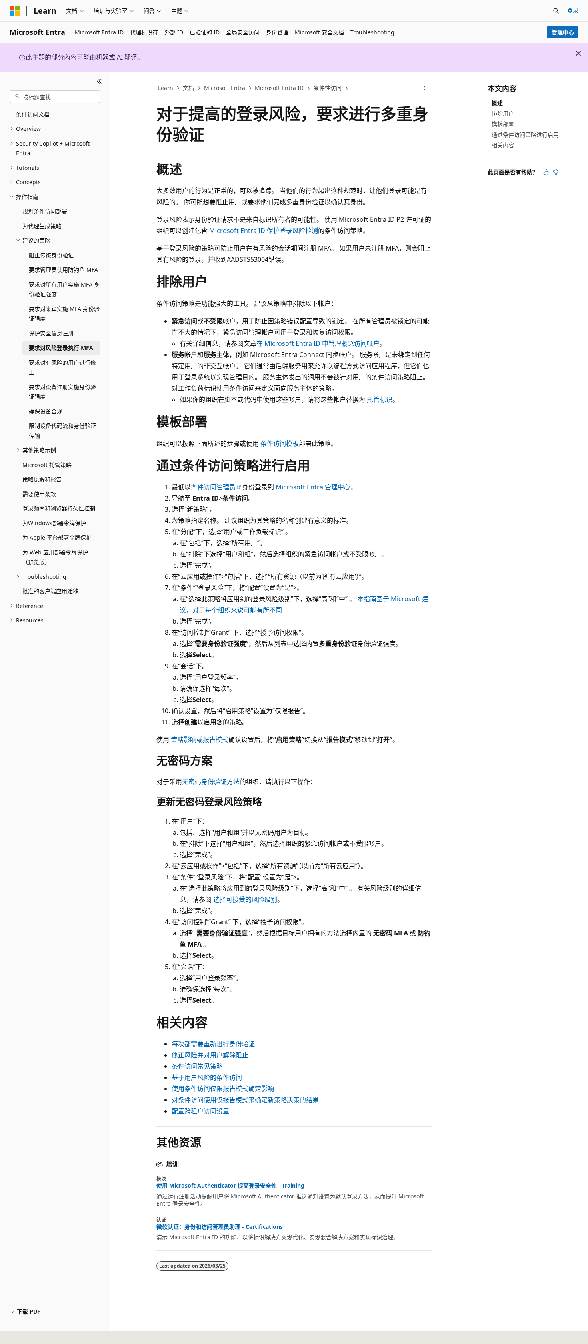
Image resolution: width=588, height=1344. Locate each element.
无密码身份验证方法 (211, 781)
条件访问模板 (279, 443)
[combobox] (55, 96)
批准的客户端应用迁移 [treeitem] (50, 591)
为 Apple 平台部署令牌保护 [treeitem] (57, 537)
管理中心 (563, 32)
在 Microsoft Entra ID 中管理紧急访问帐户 (318, 343)
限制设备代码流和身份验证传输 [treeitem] (62, 430)
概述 (497, 103)
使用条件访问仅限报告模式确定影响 (223, 1088)
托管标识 (379, 399)
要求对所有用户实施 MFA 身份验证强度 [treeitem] (64, 289)
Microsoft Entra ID (279, 88)
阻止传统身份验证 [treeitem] (51, 255)
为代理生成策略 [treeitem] (42, 226)
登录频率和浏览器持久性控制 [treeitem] (58, 508)
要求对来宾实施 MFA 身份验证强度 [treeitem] (64, 314)
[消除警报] (578, 53)
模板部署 (503, 124)
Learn (165, 88)
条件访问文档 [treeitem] (33, 114)
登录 (572, 10)
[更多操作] (425, 88)
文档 (188, 88)
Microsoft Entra (224, 88)
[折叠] (99, 81)
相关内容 (503, 145)
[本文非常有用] (546, 172)
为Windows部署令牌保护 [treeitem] (54, 523)
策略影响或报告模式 (199, 739)
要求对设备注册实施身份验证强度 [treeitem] (62, 392)
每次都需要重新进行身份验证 (213, 1043)
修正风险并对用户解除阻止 (210, 1055)
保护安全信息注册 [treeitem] (51, 333)
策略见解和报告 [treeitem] (42, 479)
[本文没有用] (555, 172)
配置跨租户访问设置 (200, 1111)
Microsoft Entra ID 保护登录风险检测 (263, 230)
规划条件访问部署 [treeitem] (44, 211)
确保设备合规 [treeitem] (45, 411)
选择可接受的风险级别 (245, 899)
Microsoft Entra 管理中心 (313, 487)
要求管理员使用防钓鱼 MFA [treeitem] (63, 269)
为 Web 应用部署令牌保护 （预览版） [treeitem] (55, 557)
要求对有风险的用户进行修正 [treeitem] (62, 367)
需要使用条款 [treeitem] (39, 494)
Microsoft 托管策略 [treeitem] (47, 465)
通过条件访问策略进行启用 (525, 134)
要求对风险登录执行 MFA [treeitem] (61, 347)
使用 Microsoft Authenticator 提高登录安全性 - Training (230, 1185)
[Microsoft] (15, 11)
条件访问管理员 (213, 487)
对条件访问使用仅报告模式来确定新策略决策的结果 (245, 1099)
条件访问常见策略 (197, 1066)
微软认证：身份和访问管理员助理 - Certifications (219, 1226)
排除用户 (503, 113)
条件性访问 (328, 88)
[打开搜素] (556, 11)
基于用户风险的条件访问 (207, 1077)
